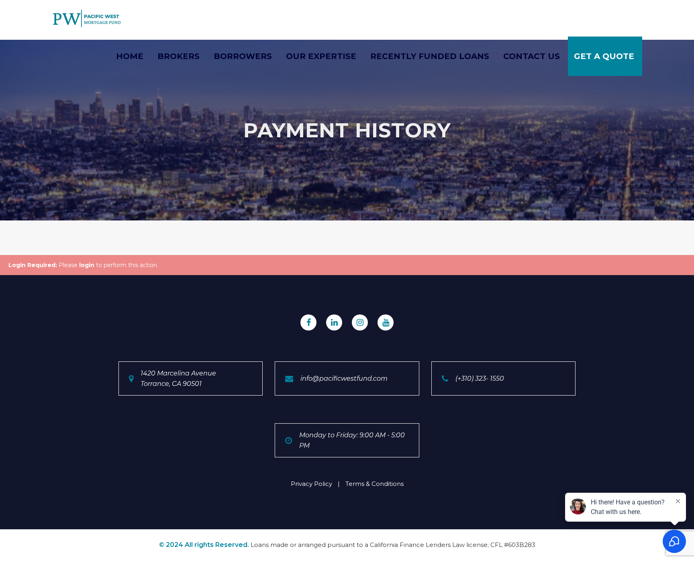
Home (129, 56)
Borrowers (243, 56)
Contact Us (531, 56)
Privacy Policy (311, 484)
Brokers (178, 56)
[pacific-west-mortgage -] (87, 18)
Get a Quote (604, 56)
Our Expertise (321, 56)
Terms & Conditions (374, 484)
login (86, 265)
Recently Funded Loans (429, 56)
